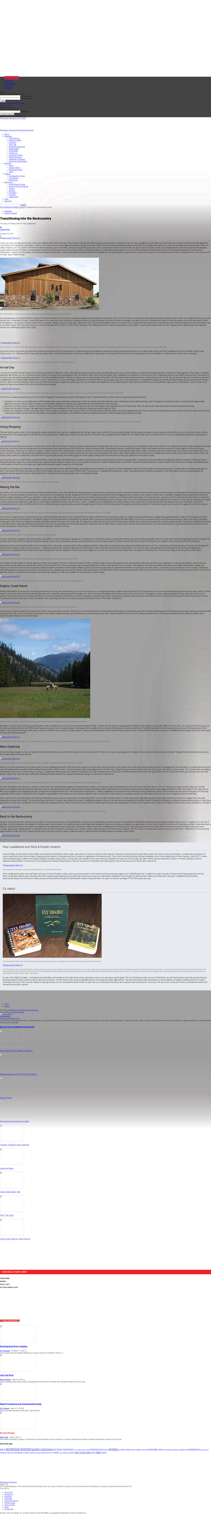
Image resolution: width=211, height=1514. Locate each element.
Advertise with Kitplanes (18, 161)
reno (44, 1452)
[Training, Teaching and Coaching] (12, 1140)
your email (24, 112)
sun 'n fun (80, 1452)
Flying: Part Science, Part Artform (15, 1239)
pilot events (10, 1452)
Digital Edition (14, 149)
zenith (104, 1452)
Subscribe (8, 80)
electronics (103, 1449)
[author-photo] (5, 1014)
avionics (25, 1449)
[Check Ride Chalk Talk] (12, 1187)
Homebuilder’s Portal (17, 176)
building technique (42, 1449)
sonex (71, 1452)
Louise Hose (5, 229)
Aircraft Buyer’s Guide (17, 184)
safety (56, 1452)
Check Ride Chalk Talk (10, 1192)
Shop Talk (12, 145)
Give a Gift (8, 88)
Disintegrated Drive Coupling (13, 1346)
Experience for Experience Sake (14, 1121)
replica (48, 1452)
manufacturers (204, 1449)
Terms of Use (9, 1505)
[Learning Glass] (12, 1164)
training (7, 1006)
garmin (138, 1449)
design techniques (65, 1449)
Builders (7, 174)
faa (119, 1449)
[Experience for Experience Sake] (12, 1117)
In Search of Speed (16, 1012)
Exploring (12, 142)
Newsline (7, 163)
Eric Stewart (4, 1408)
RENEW (3, 1281)
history (144, 1449)
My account (9, 82)
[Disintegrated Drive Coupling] (18, 1342)
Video (11, 172)
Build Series (13, 180)
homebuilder (152, 1449)
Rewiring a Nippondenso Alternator (25, 1010)
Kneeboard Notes (16, 170)
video (98, 1452)
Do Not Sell (8, 1509)
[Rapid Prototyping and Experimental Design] (18, 1400)
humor (161, 1449)
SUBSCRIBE (13, 151)
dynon (76, 1449)
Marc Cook (4, 1437)
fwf (135, 1449)
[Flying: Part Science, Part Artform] (12, 1234)
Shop (6, 199)
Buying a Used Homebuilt (18, 186)
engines (113, 1449)
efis (88, 1450)
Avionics (12, 191)
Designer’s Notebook (17, 147)
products (19, 1452)
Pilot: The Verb (6, 1215)
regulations (38, 1452)
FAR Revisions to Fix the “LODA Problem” (18, 1074)
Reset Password (15, 157)
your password (26, 99)
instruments (167, 1449)
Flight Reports (14, 138)
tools (88, 1452)
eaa (79, 1450)
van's (93, 1452)
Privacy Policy (5, 105)
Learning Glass (6, 1168)
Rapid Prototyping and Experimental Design (21, 1404)
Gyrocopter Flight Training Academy (16, 1051)
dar (54, 1449)
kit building (175, 1449)
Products (12, 195)
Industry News (14, 168)
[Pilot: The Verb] (12, 1211)
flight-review (126, 1449)
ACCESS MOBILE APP (9, 1287)
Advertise (8, 86)
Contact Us (13, 153)
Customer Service (16, 155)
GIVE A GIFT (5, 1284)
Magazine (8, 136)
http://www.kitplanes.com (10, 1018)
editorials (83, 1449)
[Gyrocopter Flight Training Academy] (12, 1046)
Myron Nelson (5, 1380)
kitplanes (181, 1449)
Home (6, 134)
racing (32, 1452)
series (61, 1452)
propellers (26, 1452)
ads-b (2, 1449)
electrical (94, 1449)
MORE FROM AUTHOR (25, 1027)
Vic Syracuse (5, 1351)
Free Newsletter (10, 84)
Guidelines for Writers (17, 159)
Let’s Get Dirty (6, 1375)
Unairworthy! (13, 197)
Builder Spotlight (15, 140)
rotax (52, 1452)
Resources (8, 182)
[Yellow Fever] (12, 1093)
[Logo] (8, 130)
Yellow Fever (6, 1098)
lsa (186, 1449)
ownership (3, 1452)
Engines (12, 189)
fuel (132, 1449)
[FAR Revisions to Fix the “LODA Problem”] (12, 1070)
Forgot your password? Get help (12, 103)
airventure (13, 1449)
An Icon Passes (7, 1433)
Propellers (13, 193)
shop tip (66, 1453)
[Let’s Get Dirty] (18, 1371)
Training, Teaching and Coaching (14, 1145)
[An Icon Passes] (18, 1429)
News (11, 165)
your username (26, 96)
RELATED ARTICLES (8, 1027)
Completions (14, 178)
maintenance (193, 1449)
